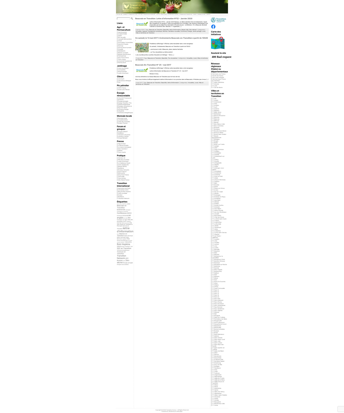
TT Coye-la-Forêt (217, 176)
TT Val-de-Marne (217, 87)
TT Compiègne (216, 171)
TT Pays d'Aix (216, 298)
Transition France (171, 410)
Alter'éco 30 (121, 158)
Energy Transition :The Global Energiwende (124, 103)
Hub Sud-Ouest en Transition (124, 223)
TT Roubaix (215, 331)
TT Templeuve (216, 368)
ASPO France (122, 88)
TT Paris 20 (215, 297)
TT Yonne (215, 405)
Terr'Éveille (121, 176)
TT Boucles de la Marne (219, 131)
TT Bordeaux (216, 129)
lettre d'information (125, 230)
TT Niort (214, 280)
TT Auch (214, 107)
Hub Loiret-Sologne (218, 77)
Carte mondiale (122, 193)
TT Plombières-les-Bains (219, 319)
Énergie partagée (123, 101)
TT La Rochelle (216, 224)
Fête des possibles (123, 159)
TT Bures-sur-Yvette (218, 144)
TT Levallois (215, 239)
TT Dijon (214, 183)
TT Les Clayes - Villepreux (217, 236)
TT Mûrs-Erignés (217, 269)
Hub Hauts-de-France (218, 74)
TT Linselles (215, 242)
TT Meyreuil (215, 254)
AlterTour (124, 204)
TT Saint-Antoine (217, 337)
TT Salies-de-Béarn (218, 351)
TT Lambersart (216, 227)
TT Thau (214, 369)
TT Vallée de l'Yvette (218, 378)
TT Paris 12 (215, 290)
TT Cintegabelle (216, 163)
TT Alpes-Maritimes (218, 82)
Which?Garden (122, 71)
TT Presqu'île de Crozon (219, 324)
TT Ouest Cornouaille (218, 288)
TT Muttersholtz (217, 271)
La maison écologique (124, 147)
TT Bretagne (215, 139)
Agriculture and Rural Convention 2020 (124, 189)
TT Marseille (215, 249)
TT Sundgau (215, 366)
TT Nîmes (215, 278)
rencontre (128, 242)
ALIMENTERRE (122, 34)
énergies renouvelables (123, 264)
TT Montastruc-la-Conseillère (217, 256)
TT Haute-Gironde (217, 210)
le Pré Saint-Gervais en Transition (124, 226)
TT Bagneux (215, 110)
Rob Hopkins (123, 244)
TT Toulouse (216, 373)
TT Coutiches (216, 174)
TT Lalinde (215, 225)
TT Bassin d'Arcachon (218, 115)
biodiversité (121, 209)
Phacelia (120, 49)
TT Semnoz (215, 354)
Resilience (121, 168)
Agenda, (145, 31)
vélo (124, 260)
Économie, (184, 31)
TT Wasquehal (216, 402)
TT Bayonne (215, 117)
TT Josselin (215, 214)
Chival (120, 40)
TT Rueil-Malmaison (218, 334)
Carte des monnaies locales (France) (124, 122)
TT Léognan (215, 234)
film (129, 218)
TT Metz (214, 252)
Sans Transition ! (126, 246)
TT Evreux (215, 190)
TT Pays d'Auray (217, 302)
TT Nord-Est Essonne (218, 281)
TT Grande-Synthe (217, 205)
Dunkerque (119, 215)
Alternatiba (119, 204)
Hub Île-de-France (217, 75)
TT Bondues (215, 127)
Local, (204, 31)
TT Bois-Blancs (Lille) (218, 124)
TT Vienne (215, 390)
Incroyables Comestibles (125, 42)
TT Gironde (215, 84)
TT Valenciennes (217, 376)
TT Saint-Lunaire (217, 343)
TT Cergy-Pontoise (218, 149)
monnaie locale (124, 237)
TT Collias (215, 166)
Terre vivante (122, 59)
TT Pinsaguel (216, 315)
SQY (132, 246)
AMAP (120, 35)
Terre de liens (122, 178)
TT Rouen (215, 332)
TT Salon (214, 352)
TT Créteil (215, 178)
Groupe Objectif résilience (122, 132)
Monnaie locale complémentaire (123, 119)
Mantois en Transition (122, 234)
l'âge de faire (122, 143)
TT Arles (214, 103)
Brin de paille (122, 37)
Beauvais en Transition (121, 207)
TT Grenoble (216, 207)
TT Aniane (215, 100)
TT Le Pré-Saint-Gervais (219, 232)
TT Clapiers (215, 164)
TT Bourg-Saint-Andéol (219, 134)
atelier (128, 204)
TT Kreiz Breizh (216, 215)
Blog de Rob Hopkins (124, 191)
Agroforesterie (122, 32)
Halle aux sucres (125, 223)
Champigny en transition (122, 211)
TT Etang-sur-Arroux (218, 188)
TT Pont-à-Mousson (218, 322)
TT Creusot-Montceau (218, 179)
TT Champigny (216, 153)
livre (118, 234)
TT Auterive (215, 109)
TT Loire (214, 85)
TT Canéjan (215, 146)
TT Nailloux (215, 273)
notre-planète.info (123, 165)
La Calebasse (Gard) (124, 163)
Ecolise (120, 195)
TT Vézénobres (216, 388)
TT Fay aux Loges (217, 191)
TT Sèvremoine (216, 356)
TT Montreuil (216, 263)
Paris (128, 239)
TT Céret (214, 147)
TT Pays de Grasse (218, 303)
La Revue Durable (123, 145)
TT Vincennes (216, 396)
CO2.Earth (121, 79)
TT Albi (214, 98)
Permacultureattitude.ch (123, 240)
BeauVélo (166, 29)
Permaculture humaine (124, 47)
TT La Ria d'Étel (216, 222)
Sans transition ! (123, 149)
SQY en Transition (124, 248)
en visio (125, 218)
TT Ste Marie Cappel (218, 361)
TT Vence (215, 386)
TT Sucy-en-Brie (217, 364)
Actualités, (139, 31)
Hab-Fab (119, 223)
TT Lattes (215, 229)
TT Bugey (215, 142)
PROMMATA (121, 51)
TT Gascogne (216, 200)
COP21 (129, 213)
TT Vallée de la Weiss (218, 380)
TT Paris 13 (215, 291)
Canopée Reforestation (125, 39)
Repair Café (184, 29)
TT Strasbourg (216, 363)
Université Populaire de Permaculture (125, 61)
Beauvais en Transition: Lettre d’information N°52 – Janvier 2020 (163, 18)
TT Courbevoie (216, 173)
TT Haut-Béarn (216, 208)
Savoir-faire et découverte (122, 172)
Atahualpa (179, 411)
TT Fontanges (216, 195)
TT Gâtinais (215, 202)
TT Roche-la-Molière (218, 329)
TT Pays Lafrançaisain (218, 305)
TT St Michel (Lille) (217, 359)
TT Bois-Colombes (218, 126)
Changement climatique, (155, 31)
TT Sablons (215, 336)
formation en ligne (122, 219)
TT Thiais (215, 371)
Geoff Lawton (127, 221)
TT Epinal (215, 186)
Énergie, (190, 31)
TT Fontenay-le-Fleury (218, 196)
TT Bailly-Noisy (216, 112)
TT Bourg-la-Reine (217, 132)
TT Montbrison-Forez (218, 259)
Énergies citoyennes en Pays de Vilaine (125, 106)
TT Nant (214, 274)
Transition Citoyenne (124, 134)
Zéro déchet (192, 29)
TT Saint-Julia (216, 341)
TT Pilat (214, 314)
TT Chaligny (215, 151)
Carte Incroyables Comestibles (123, 69)
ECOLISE (125, 215)
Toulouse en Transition (121, 252)
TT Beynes (215, 122)
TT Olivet (215, 283)
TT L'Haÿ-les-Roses (218, 217)
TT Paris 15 (215, 293)
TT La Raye (215, 220)
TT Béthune (215, 120)
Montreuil (119, 239)
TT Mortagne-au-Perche (219, 264)
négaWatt (124, 239)
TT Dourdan (215, 185)
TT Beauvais (215, 119)
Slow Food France (123, 57)
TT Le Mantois (216, 231)
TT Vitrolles (215, 400)
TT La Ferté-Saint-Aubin (219, 219)
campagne (128, 209)
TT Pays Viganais (217, 310)
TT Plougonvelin (217, 320)
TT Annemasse (216, 102)
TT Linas (214, 241)
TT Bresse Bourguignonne (216, 136)
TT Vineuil (215, 398)
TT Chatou (215, 159)
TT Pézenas (215, 312)
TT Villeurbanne (216, 393)
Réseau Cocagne (123, 52)
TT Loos (214, 246)
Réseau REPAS (122, 166)
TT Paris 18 (215, 295)
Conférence (121, 213)
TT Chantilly (215, 154)
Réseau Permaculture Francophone (124, 55)
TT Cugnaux (215, 181)
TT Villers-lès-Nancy (218, 391)
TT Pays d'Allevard (217, 300)
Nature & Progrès (123, 44)
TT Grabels (215, 203)
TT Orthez (215, 286)
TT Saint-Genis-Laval (218, 339)
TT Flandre (215, 193)
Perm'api (120, 46)
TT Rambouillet (216, 327)
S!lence (120, 150)
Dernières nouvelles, (174, 31)
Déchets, (165, 31)
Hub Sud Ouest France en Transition (219, 79)
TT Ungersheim (216, 375)
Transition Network (123, 198)
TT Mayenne (216, 251)
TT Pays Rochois (217, 307)
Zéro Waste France (123, 180)
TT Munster (215, 268)
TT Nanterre (215, 276)
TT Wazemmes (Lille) (218, 403)
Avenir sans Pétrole (123, 89)
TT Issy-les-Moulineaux (219, 212)
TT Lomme (215, 244)
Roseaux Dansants (123, 170)
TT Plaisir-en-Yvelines (218, 317)
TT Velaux (215, 385)
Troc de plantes (172, 58)
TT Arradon (215, 105)
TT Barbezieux (216, 114)
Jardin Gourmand (123, 73)
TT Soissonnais (216, 358)
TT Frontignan (216, 198)
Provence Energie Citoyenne (123, 110)
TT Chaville (215, 161)
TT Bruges (215, 141)
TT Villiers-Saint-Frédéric (219, 395)
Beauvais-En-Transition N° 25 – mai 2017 (153, 65)
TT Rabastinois (216, 326)
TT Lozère (215, 247)
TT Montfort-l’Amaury (218, 261)
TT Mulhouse (216, 266)
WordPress (172, 411)
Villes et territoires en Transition (145, 33)
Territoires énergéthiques (125, 112)
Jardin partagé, (197, 31)
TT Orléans (215, 285)
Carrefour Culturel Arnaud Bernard (123, 137)
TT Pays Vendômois (218, 309)
